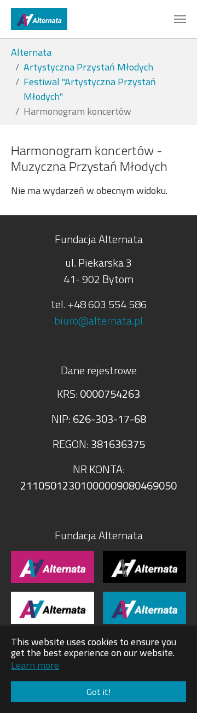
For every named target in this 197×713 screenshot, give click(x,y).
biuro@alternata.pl (98, 320)
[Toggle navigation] (180, 19)
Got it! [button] (98, 691)
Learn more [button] (35, 665)
